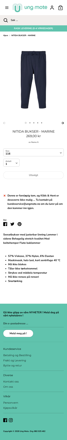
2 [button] (29, 122)
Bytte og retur (12, 365)
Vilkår (6, 396)
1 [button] (26, 123)
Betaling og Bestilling (17, 355)
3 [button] (33, 122)
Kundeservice (12, 348)
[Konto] (52, 6)
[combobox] (33, 152)
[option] (33, 28)
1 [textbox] (6, 164)
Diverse (8, 375)
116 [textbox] (8, 153)
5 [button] (41, 122)
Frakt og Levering (14, 360)
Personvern (10, 402)
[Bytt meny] (6, 8)
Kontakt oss (11, 381)
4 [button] (37, 122)
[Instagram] (11, 420)
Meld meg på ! (18, 333)
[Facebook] (5, 420)
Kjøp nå (33, 185)
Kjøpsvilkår (10, 407)
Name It (35, 142)
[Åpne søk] (5, 20)
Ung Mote (24, 431)
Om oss (8, 386)
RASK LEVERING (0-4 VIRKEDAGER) (33, 28)
